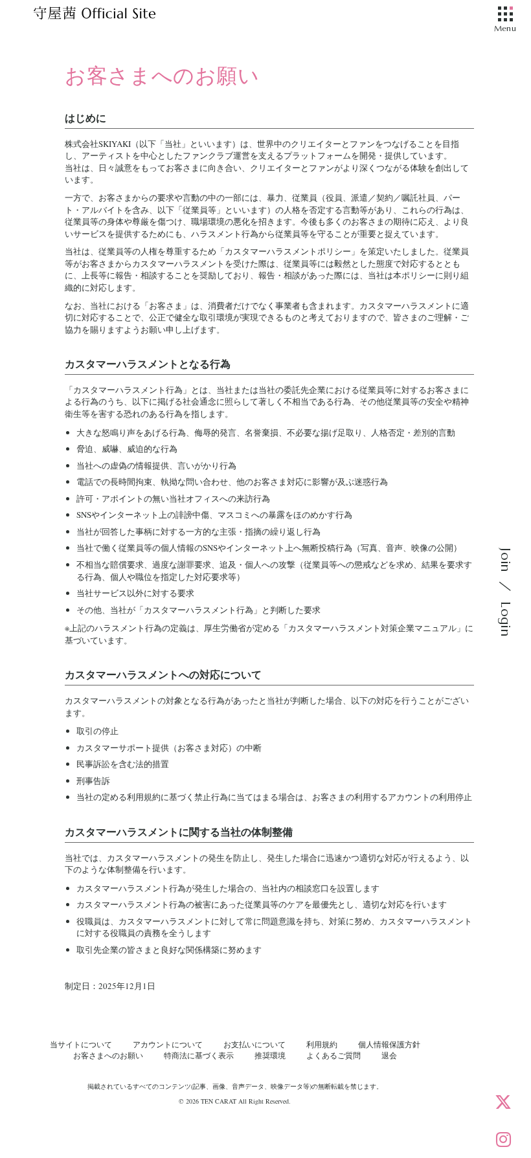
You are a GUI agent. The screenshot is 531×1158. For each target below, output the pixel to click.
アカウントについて (168, 1044)
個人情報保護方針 (389, 1044)
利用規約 (321, 1044)
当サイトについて (81, 1044)
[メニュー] (505, 15)
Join (505, 560)
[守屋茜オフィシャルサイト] (110, 16)
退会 (389, 1055)
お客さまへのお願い (108, 1055)
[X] (503, 1101)
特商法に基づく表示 (199, 1055)
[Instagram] (503, 1139)
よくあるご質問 (333, 1055)
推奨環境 (270, 1055)
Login (505, 618)
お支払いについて (254, 1044)
